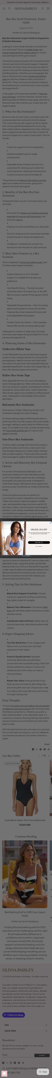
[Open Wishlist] (4, 1074)
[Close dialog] (50, 523)
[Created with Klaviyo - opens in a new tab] (26, 556)
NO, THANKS (39, 546)
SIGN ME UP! (39, 542)
